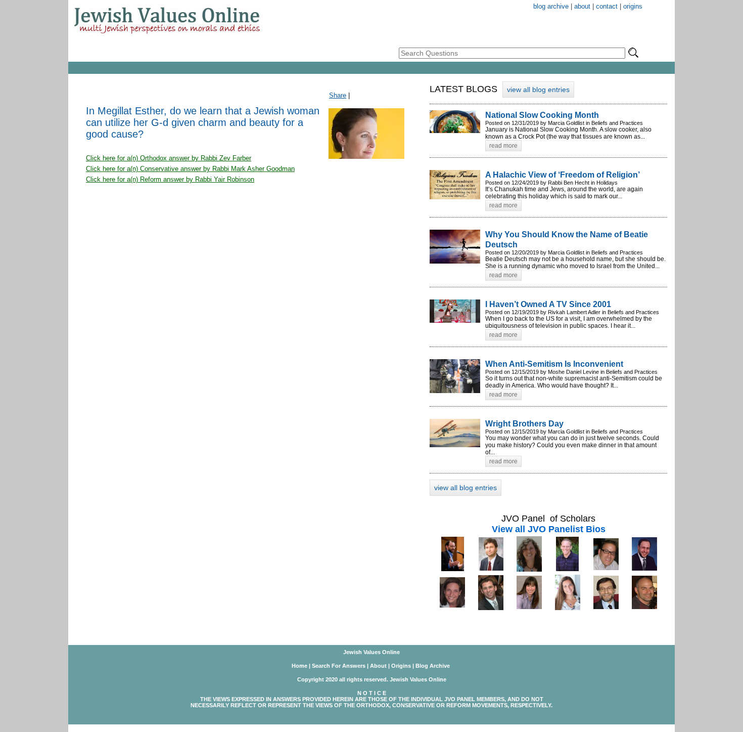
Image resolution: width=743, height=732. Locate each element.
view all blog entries (538, 89)
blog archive (551, 6)
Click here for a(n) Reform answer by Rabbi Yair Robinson (170, 179)
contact (607, 6)
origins (632, 6)
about (582, 6)
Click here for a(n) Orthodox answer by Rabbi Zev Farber (168, 158)
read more (503, 145)
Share (337, 95)
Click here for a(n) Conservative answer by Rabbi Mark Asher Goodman (190, 169)
